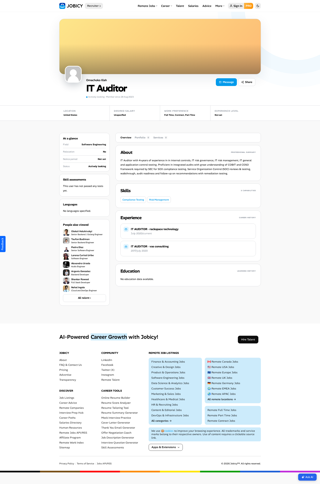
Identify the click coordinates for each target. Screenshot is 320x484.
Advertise (65, 374)
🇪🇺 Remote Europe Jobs (222, 372)
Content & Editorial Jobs (166, 409)
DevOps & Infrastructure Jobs (170, 415)
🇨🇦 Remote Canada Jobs (222, 361)
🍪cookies (167, 430)
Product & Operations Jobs (168, 372)
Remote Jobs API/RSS (73, 432)
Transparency (67, 379)
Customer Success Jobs (166, 388)
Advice (206, 6)
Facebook (107, 364)
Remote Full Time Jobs (221, 410)
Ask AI (309, 477)
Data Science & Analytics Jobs (170, 383)
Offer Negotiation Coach (116, 432)
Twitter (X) (107, 369)
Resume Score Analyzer (116, 402)
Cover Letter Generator (115, 422)
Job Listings (66, 397)
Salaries (193, 6)
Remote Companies (71, 407)
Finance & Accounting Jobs (168, 361)
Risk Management (159, 199)
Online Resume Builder (115, 397)
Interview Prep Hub (71, 412)
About (63, 359)
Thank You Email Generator (118, 427)
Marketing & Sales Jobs (166, 393)
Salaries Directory (70, 422)
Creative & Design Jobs (166, 367)
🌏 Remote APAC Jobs (221, 393)
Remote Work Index (71, 442)
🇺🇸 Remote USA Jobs (220, 367)
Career (165, 6)
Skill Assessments (112, 447)
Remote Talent (110, 379)
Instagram (107, 374)
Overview (125, 137)
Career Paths (67, 417)
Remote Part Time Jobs (222, 415)
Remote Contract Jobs (221, 420)
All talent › (84, 298)
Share (248, 82)
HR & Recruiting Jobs (164, 404)
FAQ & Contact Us (70, 364)
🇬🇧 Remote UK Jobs (219, 377)
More (218, 6)
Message (228, 82)
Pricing (63, 369)
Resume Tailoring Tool (115, 407)
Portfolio (142, 137)
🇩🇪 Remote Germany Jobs (223, 383)
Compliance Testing (133, 199)
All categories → (161, 420)
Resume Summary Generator (119, 412)
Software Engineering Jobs (167, 377)
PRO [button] (248, 6)
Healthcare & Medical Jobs (168, 399)
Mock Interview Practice (116, 417)
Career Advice (68, 402)
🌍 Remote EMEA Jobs (221, 388)
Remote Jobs (146, 6)
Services (160, 137)
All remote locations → (221, 399)
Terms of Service (85, 463)
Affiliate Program (70, 437)
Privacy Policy (66, 463)
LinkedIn (106, 359)
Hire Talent (248, 339)
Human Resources (70, 427)
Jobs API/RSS (104, 463)
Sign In (237, 6)
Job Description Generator (117, 437)
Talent (180, 6)
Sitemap (64, 447)
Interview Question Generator (119, 442)
